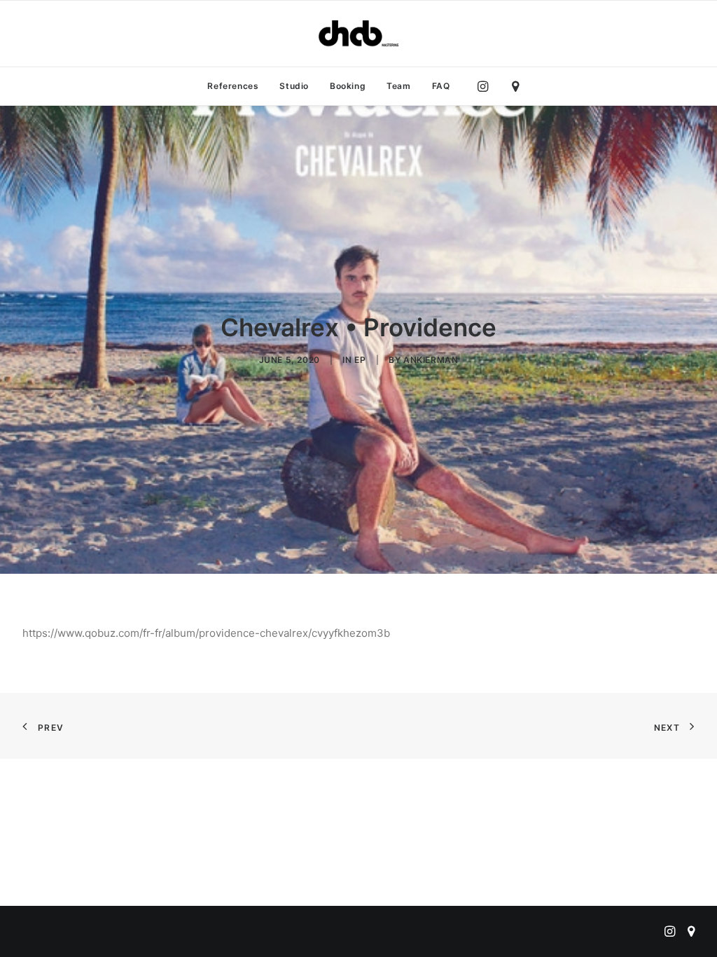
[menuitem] (232, 86)
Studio (294, 86)
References (232, 86)
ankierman (430, 359)
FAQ (441, 86)
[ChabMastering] (358, 34)
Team (398, 86)
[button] (486, 86)
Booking (348, 86)
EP (360, 359)
